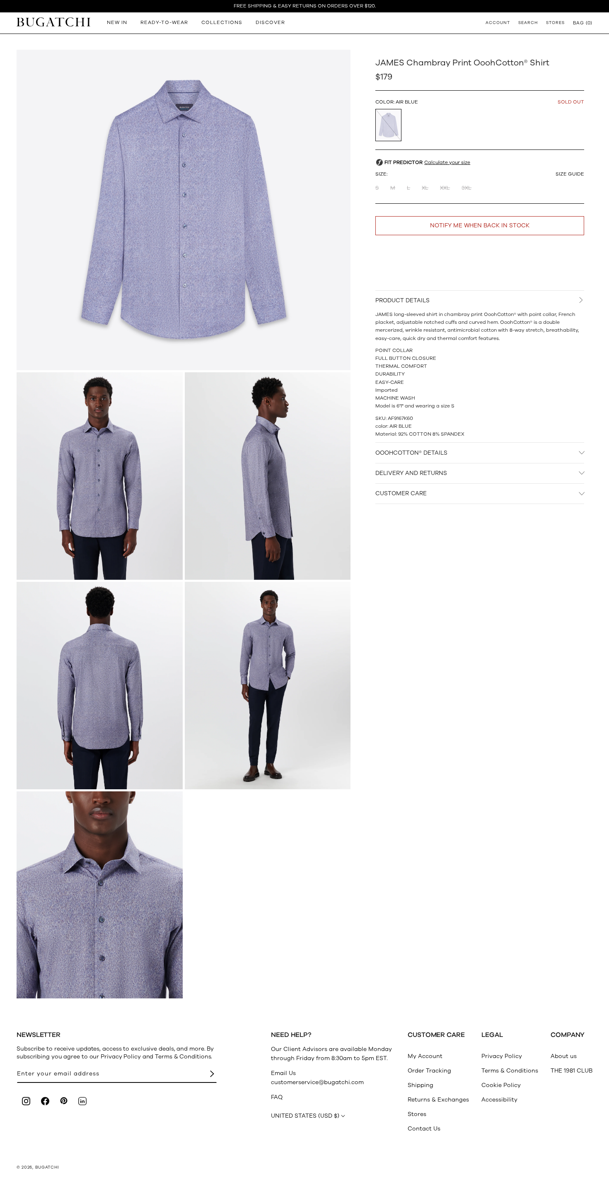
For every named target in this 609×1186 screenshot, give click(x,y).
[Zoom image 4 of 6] (100, 685)
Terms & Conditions (509, 1071)
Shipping (420, 1085)
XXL (445, 188)
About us (564, 1056)
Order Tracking (429, 1071)
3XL (466, 188)
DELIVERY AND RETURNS (411, 473)
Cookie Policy (501, 1085)
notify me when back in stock (479, 225)
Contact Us (424, 1129)
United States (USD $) (305, 1116)
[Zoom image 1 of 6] (183, 210)
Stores (417, 1114)
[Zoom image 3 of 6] (268, 476)
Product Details (402, 300)
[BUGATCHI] (53, 22)
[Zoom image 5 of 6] (268, 685)
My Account (425, 1056)
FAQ (277, 1097)
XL (425, 188)
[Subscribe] (212, 1074)
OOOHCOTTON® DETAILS (411, 453)
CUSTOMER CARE (401, 493)
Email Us (283, 1073)
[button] (582, 23)
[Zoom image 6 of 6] (100, 895)
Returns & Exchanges (438, 1100)
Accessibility (499, 1100)
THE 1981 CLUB (571, 1071)
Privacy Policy (501, 1056)
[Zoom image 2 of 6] (100, 476)
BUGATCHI (47, 1167)
